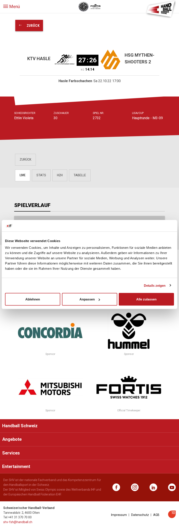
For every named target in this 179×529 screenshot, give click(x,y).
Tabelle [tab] (80, 175)
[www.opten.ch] (172, 517)
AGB (156, 515)
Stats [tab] (41, 175)
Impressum (119, 515)
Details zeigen (154, 285)
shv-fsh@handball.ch (17, 522)
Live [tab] (23, 175)
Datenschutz (140, 515)
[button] (11, 6)
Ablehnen (32, 299)
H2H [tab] (60, 175)
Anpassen (87, 299)
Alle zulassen (146, 299)
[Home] (160, 8)
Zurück (31, 26)
